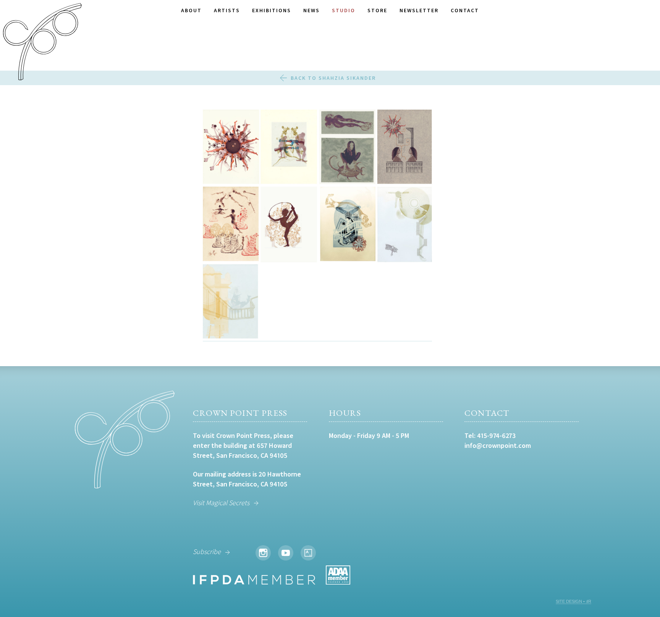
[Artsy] (308, 552)
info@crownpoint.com (497, 445)
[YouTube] (285, 552)
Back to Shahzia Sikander (333, 77)
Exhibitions (271, 10)
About (191, 10)
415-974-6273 (496, 435)
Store (377, 10)
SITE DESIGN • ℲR (573, 601)
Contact (465, 10)
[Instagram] (263, 552)
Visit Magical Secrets (221, 502)
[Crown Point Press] (42, 42)
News (311, 10)
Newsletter (419, 10)
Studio (343, 10)
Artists (227, 10)
